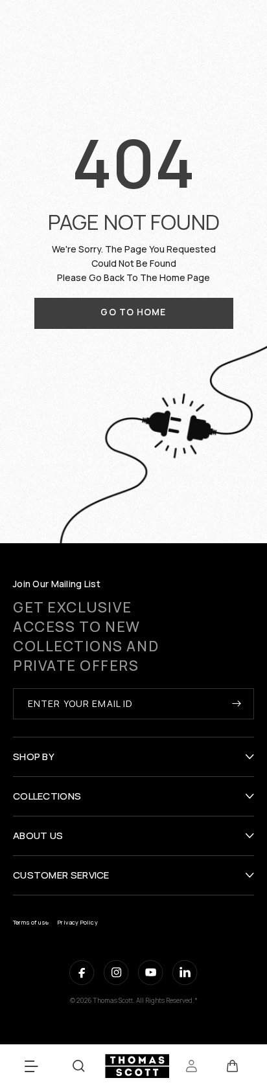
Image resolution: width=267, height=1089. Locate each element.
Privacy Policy (78, 922)
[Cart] (232, 1066)
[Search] (79, 1067)
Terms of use (31, 922)
